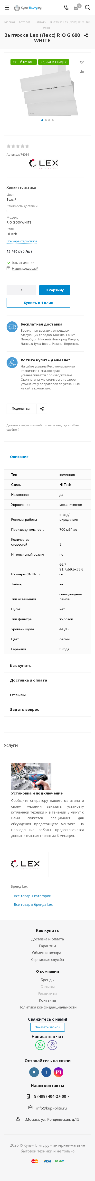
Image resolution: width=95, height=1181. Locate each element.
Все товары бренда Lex (33, 904)
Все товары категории (32, 896)
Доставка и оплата (47, 939)
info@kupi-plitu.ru (51, 1108)
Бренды (48, 979)
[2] (13, 146)
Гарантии (47, 945)
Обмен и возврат (47, 952)
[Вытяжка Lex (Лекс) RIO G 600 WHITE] (47, 88)
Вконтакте (34, 1072)
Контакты (47, 1000)
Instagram (58, 1072)
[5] (27, 146)
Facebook (46, 1072)
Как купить (47, 930)
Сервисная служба (47, 959)
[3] (18, 146)
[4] (22, 146)
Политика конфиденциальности (48, 1007)
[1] (9, 146)
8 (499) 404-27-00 (50, 1096)
